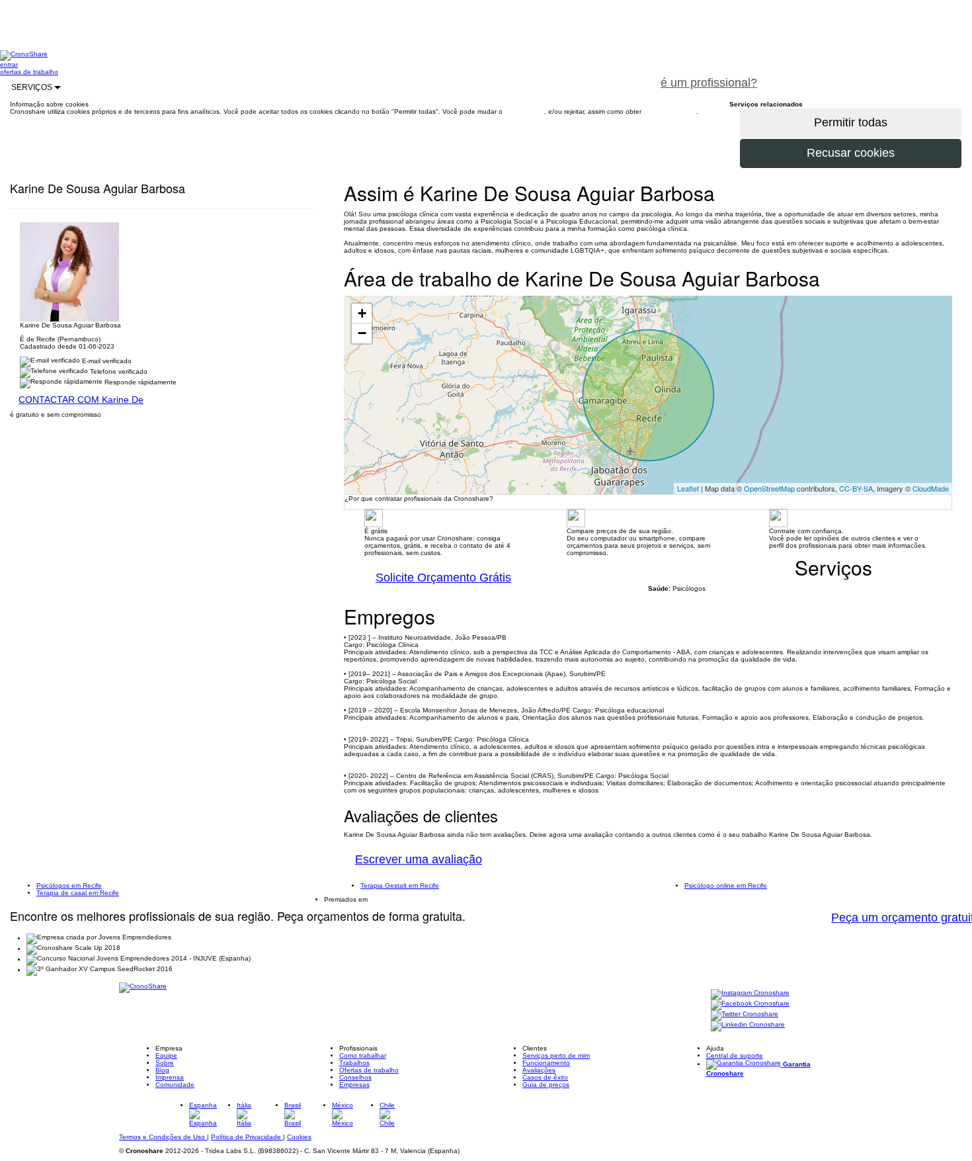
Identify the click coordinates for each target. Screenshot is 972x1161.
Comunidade (174, 1084)
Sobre (164, 1062)
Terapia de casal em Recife (77, 892)
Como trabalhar (362, 1055)
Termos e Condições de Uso (163, 1136)
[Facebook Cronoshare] (750, 1004)
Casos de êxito (545, 1077)
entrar (9, 64)
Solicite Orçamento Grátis (443, 577)
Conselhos (355, 1077)
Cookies (299, 1136)
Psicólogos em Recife (69, 885)
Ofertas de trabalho (369, 1070)
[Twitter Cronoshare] (744, 1015)
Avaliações (538, 1070)
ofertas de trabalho (29, 71)
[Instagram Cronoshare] (750, 994)
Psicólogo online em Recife (725, 885)
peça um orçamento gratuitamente (870, 75)
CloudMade (930, 488)
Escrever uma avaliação (418, 859)
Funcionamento (546, 1062)
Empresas (354, 1084)
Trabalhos (354, 1062)
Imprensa (169, 1077)
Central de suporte (734, 1055)
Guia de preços (545, 1084)
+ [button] (362, 313)
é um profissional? (709, 82)
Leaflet (688, 488)
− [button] (362, 333)
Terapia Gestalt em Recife (399, 885)
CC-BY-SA (856, 488)
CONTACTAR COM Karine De (81, 399)
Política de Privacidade (247, 1136)
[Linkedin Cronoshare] (748, 1025)
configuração (524, 111)
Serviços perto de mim (556, 1055)
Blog (162, 1070)
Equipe (166, 1055)
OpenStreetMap (769, 488)
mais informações (669, 111)
